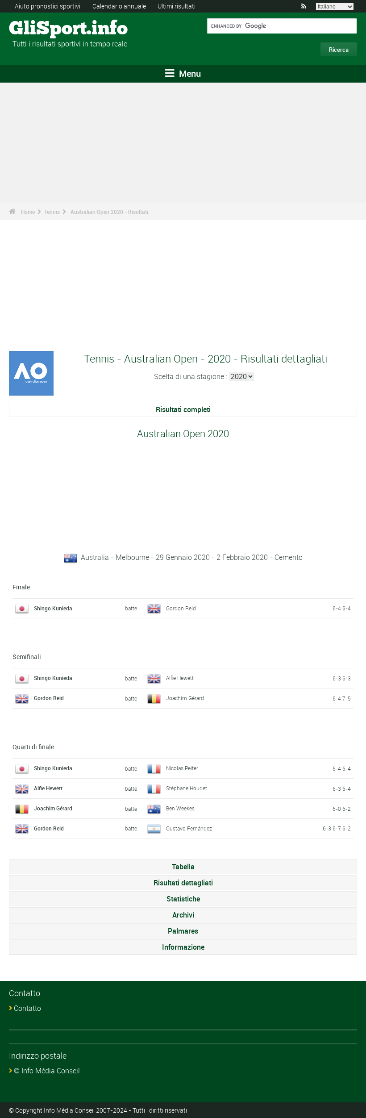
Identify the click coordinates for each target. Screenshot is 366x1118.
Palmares (183, 931)
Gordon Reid (181, 608)
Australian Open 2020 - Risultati (109, 211)
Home (28, 211)
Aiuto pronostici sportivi (47, 6)
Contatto (27, 1008)
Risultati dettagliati (183, 883)
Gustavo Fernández (189, 828)
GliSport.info (42, 29)
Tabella (183, 867)
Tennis (52, 211)
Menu (189, 73)
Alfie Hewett (180, 677)
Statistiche (183, 899)
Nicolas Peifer (182, 768)
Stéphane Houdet (186, 788)
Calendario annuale (119, 6)
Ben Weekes (180, 808)
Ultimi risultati (176, 6)
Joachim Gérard (185, 697)
